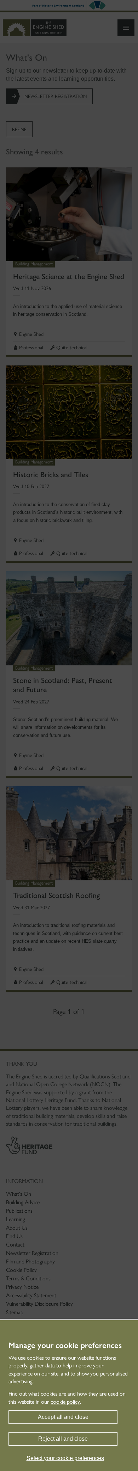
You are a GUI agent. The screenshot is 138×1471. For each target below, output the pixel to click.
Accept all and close (63, 1417)
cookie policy (65, 1401)
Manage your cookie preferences (65, 1345)
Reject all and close (63, 1439)
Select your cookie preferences (65, 1458)
